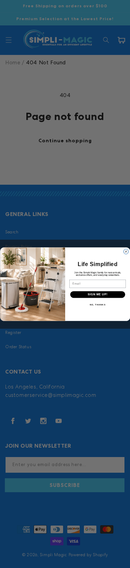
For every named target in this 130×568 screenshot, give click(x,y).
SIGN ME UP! (97, 294)
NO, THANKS (97, 304)
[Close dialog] (125, 251)
